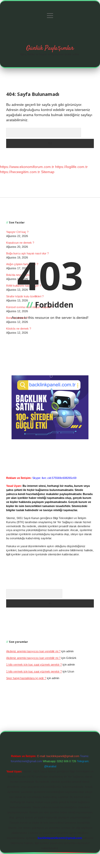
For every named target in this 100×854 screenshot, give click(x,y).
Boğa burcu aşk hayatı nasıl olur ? (27, 253)
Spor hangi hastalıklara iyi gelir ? (26, 678)
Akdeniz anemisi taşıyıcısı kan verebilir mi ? (33, 651)
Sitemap (47, 172)
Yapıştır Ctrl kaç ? (17, 231)
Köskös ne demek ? (18, 328)
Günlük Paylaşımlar (50, 48)
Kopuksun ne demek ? (20, 242)
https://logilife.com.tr (71, 167)
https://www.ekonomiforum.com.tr (27, 167)
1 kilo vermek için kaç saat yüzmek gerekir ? (34, 664)
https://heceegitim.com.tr (20, 172)
